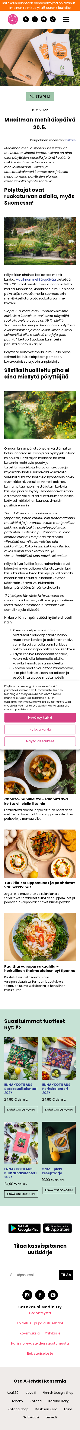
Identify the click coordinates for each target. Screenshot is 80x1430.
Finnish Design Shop (58, 1392)
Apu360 (13, 1392)
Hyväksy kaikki (40, 717)
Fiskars (70, 140)
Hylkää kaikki (40, 729)
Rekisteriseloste (40, 1353)
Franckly (17, 1401)
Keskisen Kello (46, 1409)
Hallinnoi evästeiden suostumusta (40, 1343)
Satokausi (31, 1417)
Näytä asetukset (40, 741)
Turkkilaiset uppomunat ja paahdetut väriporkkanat (39, 885)
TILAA (66, 1275)
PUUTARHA (40, 96)
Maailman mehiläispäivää (36, 279)
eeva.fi (30, 1392)
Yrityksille (52, 1333)
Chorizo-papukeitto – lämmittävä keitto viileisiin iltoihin (36, 801)
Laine (68, 1409)
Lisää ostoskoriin (21, 1110)
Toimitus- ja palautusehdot (40, 1323)
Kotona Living (58, 1401)
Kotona (36, 1401)
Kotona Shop (18, 1409)
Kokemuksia (30, 1333)
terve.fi (51, 1417)
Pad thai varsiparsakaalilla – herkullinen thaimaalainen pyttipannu (39, 968)
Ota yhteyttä (40, 1313)
